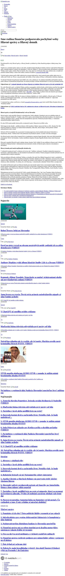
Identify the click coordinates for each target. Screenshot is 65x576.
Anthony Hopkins (13, 259)
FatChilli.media (5, 574)
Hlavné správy (15, 55)
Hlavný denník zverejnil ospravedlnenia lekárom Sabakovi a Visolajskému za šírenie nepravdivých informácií (33, 194)
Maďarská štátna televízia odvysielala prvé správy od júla (26, 326)
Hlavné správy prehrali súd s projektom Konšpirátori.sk (19, 195)
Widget (6, 570)
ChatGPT (13, 308)
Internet (6, 12)
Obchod (9, 19)
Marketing (10, 18)
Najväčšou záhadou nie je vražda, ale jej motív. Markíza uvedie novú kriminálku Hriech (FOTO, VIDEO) (30, 342)
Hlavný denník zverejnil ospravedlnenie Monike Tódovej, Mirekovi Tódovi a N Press (27, 192)
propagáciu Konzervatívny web (33, 102)
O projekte (7, 562)
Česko (9, 22)
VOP (5, 567)
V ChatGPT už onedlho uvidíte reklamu (18, 311)
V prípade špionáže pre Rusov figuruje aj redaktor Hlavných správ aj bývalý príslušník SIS (36, 84)
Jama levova (18, 291)
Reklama (6, 13)
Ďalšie (6, 16)
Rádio (5, 9)
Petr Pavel (11, 241)
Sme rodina (7, 55)
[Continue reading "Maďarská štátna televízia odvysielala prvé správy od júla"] (16, 315)
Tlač (5, 10)
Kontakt (6, 568)
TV (5, 7)
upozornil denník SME (42, 72)
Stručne (9, 25)
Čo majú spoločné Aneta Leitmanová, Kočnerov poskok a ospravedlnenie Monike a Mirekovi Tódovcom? (32, 191)
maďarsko (10, 323)
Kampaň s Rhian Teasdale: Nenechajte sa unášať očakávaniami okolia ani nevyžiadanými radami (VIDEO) (31, 278)
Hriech (9, 337)
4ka (16, 227)
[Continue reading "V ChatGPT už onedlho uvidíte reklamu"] (12, 300)
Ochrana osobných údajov (11, 565)
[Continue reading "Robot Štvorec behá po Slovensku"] (13, 219)
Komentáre (7, 4)
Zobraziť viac (4, 505)
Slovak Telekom (11, 273)
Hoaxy (6, 6)
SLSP (16, 387)
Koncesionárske (11, 24)
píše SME (29, 91)
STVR (9, 369)
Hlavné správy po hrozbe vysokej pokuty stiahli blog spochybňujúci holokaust (25, 197)
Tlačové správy (11, 27)
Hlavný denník (24, 55)
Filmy (9, 21)
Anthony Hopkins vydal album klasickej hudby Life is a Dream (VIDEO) (32, 262)
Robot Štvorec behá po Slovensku (15, 230)
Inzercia (6, 564)
